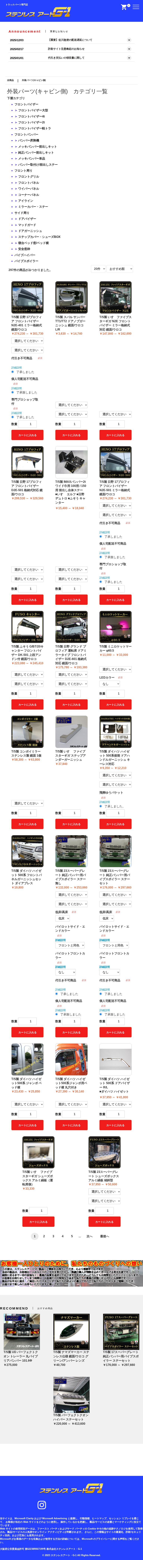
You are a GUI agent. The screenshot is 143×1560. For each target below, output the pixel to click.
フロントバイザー (26, 104)
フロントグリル (28, 176)
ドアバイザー (27, 218)
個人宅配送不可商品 (24, 378)
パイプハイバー (25, 255)
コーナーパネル (28, 194)
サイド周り (22, 212)
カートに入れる (27, 435)
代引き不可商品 (21, 358)
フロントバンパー (26, 134)
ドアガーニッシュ (30, 230)
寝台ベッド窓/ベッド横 (33, 243)
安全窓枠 (24, 249)
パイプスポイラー (26, 261)
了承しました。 (114, 806)
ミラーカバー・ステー (33, 206)
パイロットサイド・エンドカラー (70, 928)
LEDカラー (107, 677)
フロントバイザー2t (31, 122)
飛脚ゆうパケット (111, 792)
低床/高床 (61, 912)
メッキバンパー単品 (31, 158)
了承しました (25, 372)
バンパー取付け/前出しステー (38, 164)
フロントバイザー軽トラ (34, 128)
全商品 (10, 80)
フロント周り (23, 170)
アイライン (25, 200)
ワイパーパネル (28, 188)
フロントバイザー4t (31, 116)
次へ (90, 1236)
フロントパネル (28, 182)
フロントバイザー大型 (33, 110)
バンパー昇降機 (28, 140)
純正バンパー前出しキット (36, 152)
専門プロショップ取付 (24, 401)
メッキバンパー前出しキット (37, 146)
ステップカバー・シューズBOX (39, 236)
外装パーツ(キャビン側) (34, 80)
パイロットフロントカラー (70, 955)
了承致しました (26, 392)
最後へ (104, 1236)
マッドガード (27, 224)
